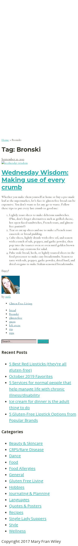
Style (13, 524)
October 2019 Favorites (31, 376)
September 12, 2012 (13, 159)
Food (13, 462)
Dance (15, 455)
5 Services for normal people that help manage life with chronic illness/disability (40, 389)
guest (12, 321)
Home (5, 140)
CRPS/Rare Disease (26, 449)
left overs (14, 325)
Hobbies (16, 487)
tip (11, 329)
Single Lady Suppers (27, 518)
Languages (19, 499)
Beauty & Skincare (26, 443)
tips (11, 333)
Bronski (14, 314)
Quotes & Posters (25, 505)
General (16, 474)
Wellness (17, 531)
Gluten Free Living (20, 303)
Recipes (16, 512)
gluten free (15, 318)
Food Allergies (22, 468)
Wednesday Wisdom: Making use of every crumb (35, 180)
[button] (43, 341)
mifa (8, 297)
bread (12, 310)
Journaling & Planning (29, 493)
